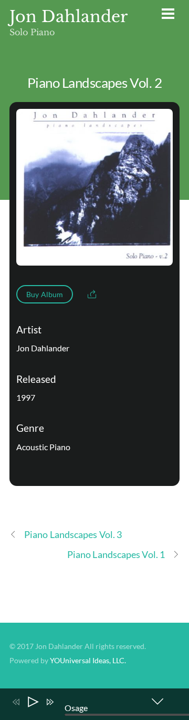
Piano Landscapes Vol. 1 (116, 554)
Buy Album (44, 294)
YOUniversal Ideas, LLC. (88, 660)
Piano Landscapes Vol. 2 (94, 82)
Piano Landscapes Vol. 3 (73, 534)
